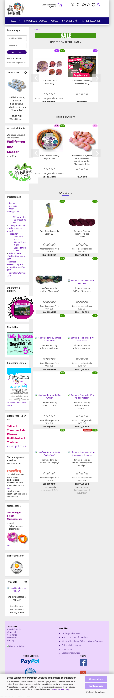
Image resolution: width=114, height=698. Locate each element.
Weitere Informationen (96, 692)
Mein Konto (12, 635)
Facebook (12, 206)
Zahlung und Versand (71, 633)
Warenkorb (11, 632)
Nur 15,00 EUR (17, 609)
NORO (16, 245)
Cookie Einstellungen (71, 653)
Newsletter (12, 638)
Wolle (54, 21)
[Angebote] (25, 582)
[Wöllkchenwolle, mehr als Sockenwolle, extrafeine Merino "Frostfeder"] (17, 85)
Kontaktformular (14, 629)
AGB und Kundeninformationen (75, 637)
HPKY (16, 239)
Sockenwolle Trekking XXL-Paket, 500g (81, 82)
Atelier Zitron (20, 242)
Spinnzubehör (70, 21)
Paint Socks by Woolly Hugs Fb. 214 (49, 157)
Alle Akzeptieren (96, 679)
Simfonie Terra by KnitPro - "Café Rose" (49, 347)
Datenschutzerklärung (60, 689)
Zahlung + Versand (16, 225)
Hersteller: (13, 234)
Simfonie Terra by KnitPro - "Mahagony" (49, 461)
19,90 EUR (17, 116)
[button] (84, 5)
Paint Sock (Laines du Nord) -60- (49, 232)
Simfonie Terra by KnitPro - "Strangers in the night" (82, 463)
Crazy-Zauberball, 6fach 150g (49, 82)
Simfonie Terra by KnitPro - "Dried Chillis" (82, 234)
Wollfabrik (18, 237)
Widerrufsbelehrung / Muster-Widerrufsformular (83, 641)
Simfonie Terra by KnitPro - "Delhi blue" (81, 289)
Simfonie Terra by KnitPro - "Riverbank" (49, 289)
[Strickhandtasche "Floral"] (17, 590)
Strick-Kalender (91, 21)
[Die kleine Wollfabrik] (17, 8)
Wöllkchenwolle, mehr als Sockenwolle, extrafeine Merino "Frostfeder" (17, 103)
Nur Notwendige (96, 686)
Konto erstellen (14, 58)
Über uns (12, 203)
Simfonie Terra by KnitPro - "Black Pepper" (82, 406)
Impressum (67, 649)
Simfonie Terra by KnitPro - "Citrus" (49, 404)
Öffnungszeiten (19, 217)
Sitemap (10, 640)
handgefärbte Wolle (35, 21)
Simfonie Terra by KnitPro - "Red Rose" (82, 347)
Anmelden (16, 52)
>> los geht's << (16, 446)
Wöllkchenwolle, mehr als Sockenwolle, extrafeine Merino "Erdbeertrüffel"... (82, 160)
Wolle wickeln (14, 253)
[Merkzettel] (93, 5)
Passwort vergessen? (16, 63)
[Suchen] (78, 5)
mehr (9, 488)
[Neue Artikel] (25, 72)
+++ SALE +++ (13, 21)
